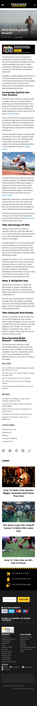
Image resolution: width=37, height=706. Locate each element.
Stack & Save (24, 639)
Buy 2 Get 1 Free (26, 637)
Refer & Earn (6, 660)
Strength (23, 645)
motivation (10, 114)
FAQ (3, 645)
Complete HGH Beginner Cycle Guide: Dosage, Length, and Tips (16, 400)
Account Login (7, 651)
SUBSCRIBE (24, 599)
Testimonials (6, 653)
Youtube (7, 669)
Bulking (22, 641)
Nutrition (5, 435)
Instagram (16, 667)
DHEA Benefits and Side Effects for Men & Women (17, 387)
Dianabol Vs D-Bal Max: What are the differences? (15, 418)
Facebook (28, 667)
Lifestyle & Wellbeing (9, 438)
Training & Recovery (9, 429)
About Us (5, 649)
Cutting (22, 643)
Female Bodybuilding (27, 647)
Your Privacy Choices (9, 662)
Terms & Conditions (27, 688)
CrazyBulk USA (19, 685)
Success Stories (7, 441)
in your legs (30, 218)
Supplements (7, 432)
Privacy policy (17, 688)
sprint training (7, 195)
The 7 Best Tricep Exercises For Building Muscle (16, 382)
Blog (5, 667)
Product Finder (7, 647)
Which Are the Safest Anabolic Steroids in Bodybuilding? (17, 405)
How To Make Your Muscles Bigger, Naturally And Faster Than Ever (18, 369)
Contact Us (6, 637)
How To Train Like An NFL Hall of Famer (16, 378)
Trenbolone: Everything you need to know (17, 414)
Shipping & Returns (8, 639)
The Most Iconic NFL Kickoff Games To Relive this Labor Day (18, 374)
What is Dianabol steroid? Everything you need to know (17, 410)
